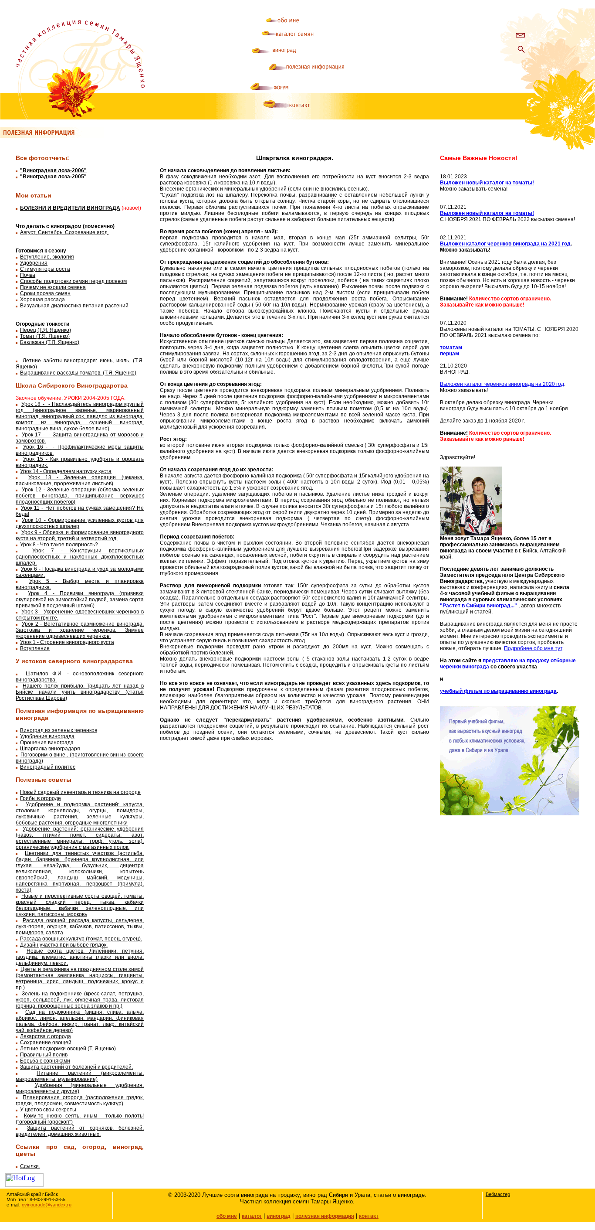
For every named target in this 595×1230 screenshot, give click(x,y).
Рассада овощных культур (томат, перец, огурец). (81, 939)
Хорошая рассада (42, 299)
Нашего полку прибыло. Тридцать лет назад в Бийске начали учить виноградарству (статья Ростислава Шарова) (80, 692)
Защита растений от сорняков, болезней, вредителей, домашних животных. (80, 1131)
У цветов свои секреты (48, 1110)
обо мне (226, 1216)
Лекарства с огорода (45, 1036)
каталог (252, 1216)
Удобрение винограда (47, 736)
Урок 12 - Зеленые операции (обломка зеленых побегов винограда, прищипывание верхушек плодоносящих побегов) (80, 496)
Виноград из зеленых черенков (58, 730)
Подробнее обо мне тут (533, 648)
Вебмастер (498, 1194)
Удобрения (33, 263)
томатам (451, 347)
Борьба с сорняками (45, 1061)
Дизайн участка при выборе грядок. (64, 945)
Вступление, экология (47, 257)
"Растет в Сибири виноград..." (478, 606)
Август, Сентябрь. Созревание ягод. (64, 232)
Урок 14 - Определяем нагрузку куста (66, 471)
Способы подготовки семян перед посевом (73, 281)
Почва (27, 275)
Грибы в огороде (40, 798)
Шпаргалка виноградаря (50, 749)
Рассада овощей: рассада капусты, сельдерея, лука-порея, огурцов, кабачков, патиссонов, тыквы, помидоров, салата (80, 926)
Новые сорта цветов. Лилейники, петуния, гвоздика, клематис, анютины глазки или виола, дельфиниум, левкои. (80, 957)
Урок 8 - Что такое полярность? (59, 545)
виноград (279, 1216)
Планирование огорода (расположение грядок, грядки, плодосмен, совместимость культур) (80, 1100)
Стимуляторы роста (45, 269)
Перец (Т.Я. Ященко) (45, 330)
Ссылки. (30, 1166)
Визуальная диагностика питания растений (74, 306)
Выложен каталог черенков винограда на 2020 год (502, 384)
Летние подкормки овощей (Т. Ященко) (68, 1049)
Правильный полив (44, 1055)
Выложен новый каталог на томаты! (487, 183)
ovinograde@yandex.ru (46, 1204)
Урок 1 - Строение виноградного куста (67, 642)
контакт (369, 1216)
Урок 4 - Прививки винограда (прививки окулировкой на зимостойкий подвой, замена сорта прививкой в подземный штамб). (80, 599)
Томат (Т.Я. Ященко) (45, 336)
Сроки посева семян (45, 293)
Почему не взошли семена (53, 287)
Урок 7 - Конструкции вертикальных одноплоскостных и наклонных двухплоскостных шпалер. (80, 557)
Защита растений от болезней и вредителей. (76, 1067)
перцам (449, 354)
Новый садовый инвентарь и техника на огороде (80, 792)
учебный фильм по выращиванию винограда (498, 691)
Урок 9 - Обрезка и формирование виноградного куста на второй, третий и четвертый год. (80, 535)
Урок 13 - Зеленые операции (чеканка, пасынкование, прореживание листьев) (80, 480)
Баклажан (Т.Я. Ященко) (49, 342)
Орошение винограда (47, 742)
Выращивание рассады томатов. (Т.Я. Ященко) (78, 373)
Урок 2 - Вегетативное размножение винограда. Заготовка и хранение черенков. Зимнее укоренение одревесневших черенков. (80, 630)
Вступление (35, 648)
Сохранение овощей (45, 1042)
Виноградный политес (47, 767)
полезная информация (324, 1216)
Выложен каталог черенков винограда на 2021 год (505, 244)
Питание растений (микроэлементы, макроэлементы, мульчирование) (80, 1076)
